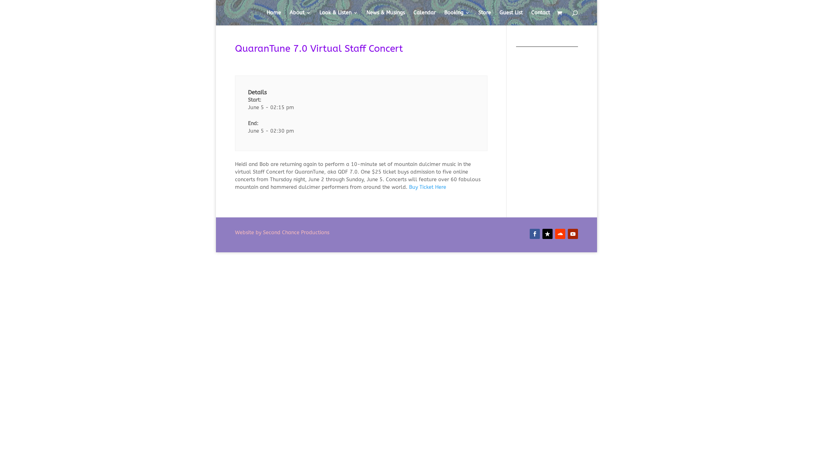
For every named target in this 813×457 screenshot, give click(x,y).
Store (484, 13)
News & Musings (385, 13)
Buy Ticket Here (427, 187)
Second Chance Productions (295, 232)
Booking (453, 13)
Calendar (424, 13)
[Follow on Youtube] (573, 234)
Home (274, 13)
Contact (540, 13)
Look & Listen (335, 13)
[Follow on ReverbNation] (547, 234)
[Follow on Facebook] (535, 234)
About (297, 13)
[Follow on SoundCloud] (560, 234)
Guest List (511, 13)
